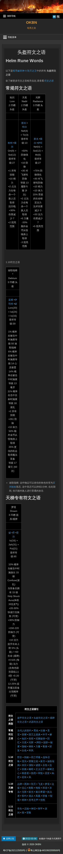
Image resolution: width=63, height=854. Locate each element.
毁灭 (33, 784)
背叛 (28, 812)
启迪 (26, 808)
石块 (24, 777)
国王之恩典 (34, 734)
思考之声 (33, 800)
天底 (24, 742)
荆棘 (26, 757)
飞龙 (40, 784)
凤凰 (38, 796)
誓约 (24, 796)
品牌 (19, 784)
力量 (38, 746)
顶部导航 (11, 16)
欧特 (10, 143)
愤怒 (42, 800)
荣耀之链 (33, 761)
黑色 (36, 730)
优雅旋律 (40, 738)
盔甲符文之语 (24, 717)
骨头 (19, 808)
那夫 (23, 123)
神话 (33, 808)
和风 (31, 750)
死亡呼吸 (35, 757)
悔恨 (38, 787)
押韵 (38, 742)
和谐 (45, 787)
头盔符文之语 (31, 52)
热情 (33, 773)
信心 (24, 787)
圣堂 (47, 773)
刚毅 (31, 787)
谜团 (38, 765)
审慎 (40, 773)
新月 (42, 761)
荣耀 (24, 734)
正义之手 (40, 769)
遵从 (31, 796)
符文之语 (48, 80)
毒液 (45, 746)
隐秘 (24, 746)
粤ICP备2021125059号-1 (15, 850)
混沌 (24, 761)
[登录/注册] (54, 16)
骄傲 (45, 796)
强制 (31, 765)
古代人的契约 (24, 730)
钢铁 (31, 746)
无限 (24, 792)
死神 (26, 784)
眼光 (31, 792)
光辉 (31, 742)
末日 (24, 765)
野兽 (19, 757)
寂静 (45, 742)
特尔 (24, 126)
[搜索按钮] (58, 16)
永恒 (45, 765)
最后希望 (40, 792)
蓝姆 (10, 299)
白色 (24, 750)
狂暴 (42, 730)
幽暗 (31, 769)
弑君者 (25, 773)
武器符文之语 (36, 721)
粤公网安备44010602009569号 (45, 850)
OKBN (31, 22)
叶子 (45, 734)
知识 (24, 738)
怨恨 (31, 738)
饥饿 (24, 769)
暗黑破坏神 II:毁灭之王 (25, 70)
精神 (24, 800)
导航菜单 (12, 37)
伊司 (40, 143)
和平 (40, 808)
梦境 (47, 784)
